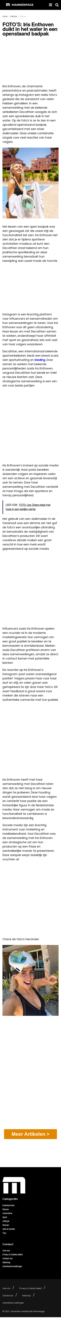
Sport (4, 1217)
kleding (40, 360)
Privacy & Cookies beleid (12, 1254)
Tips (4, 1233)
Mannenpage (38, 1311)
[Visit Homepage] (20, 5)
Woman (23, 16)
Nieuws (5, 1209)
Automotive (7, 1213)
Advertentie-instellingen (12, 1266)
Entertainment (8, 1205)
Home (4, 16)
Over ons (6, 1250)
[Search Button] (57, 5)
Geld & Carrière (8, 1229)
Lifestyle (13, 16)
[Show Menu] (50, 5)
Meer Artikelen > (30, 1134)
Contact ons (7, 1258)
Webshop (6, 1262)
